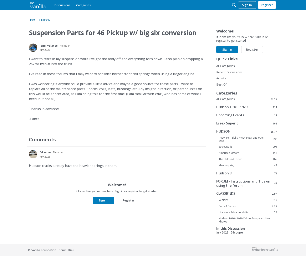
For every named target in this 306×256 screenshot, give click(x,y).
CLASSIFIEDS (246, 193)
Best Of (221, 84)
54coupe (45, 152)
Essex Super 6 (246, 123)
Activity (221, 78)
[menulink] (62, 5)
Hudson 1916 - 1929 (246, 107)
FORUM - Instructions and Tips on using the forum (246, 183)
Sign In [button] (103, 200)
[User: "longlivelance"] (33, 47)
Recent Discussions (229, 72)
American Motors (248, 153)
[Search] (234, 5)
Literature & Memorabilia (248, 212)
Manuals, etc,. (248, 165)
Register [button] (128, 200)
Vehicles (248, 200)
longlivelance (49, 45)
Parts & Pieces (248, 206)
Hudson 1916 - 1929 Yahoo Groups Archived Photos (245, 220)
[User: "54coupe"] (33, 154)
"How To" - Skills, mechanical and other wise (248, 139)
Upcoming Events (246, 115)
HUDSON (246, 131)
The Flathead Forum (248, 159)
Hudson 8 (246, 173)
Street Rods (248, 147)
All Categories (225, 66)
